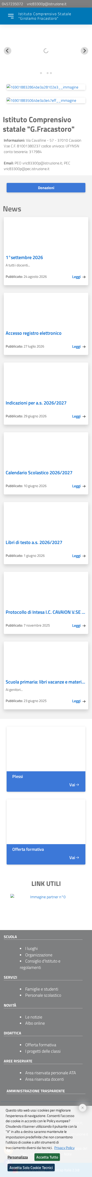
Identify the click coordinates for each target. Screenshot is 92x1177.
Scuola (10, 937)
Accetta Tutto (47, 1157)
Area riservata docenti (44, 1079)
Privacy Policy (64, 1147)
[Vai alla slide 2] (44, 73)
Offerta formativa (40, 1045)
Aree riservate (18, 1061)
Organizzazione (38, 955)
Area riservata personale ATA (50, 1073)
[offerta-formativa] (46, 821)
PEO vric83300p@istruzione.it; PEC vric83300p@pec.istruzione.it (37, 166)
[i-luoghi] (46, 748)
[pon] (46, 87)
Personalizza (18, 1157)
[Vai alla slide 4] (51, 73)
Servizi (10, 977)
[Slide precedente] (7, 51)
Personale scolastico (43, 995)
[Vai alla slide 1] (41, 73)
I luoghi (31, 948)
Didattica (12, 1033)
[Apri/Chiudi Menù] (11, 16)
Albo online (35, 1023)
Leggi (77, 276)
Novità (10, 1005)
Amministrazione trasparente (36, 1091)
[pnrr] (46, 100)
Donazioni (46, 188)
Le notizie (33, 1017)
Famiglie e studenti (41, 989)
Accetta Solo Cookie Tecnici (31, 1167)
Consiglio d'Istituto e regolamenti (40, 964)
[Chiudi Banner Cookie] (81, 1106)
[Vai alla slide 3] (47, 73)
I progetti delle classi (43, 1051)
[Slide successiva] (84, 51)
